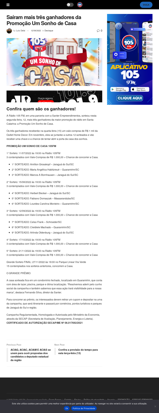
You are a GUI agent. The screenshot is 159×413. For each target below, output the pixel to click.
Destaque (49, 30)
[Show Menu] (8, 4)
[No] (155, 406)
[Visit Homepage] (80, 5)
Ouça (146, 4)
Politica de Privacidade (84, 408)
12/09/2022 (36, 30)
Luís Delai (20, 30)
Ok (66, 408)
